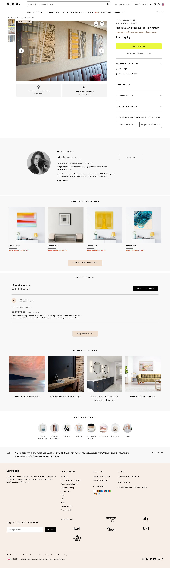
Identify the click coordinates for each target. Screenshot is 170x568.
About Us (65, 476)
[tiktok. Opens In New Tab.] (162, 559)
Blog (63, 502)
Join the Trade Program (128, 476)
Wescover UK (66, 506)
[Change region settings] (163, 4)
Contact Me (131, 157)
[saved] (154, 4)
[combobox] (69, 4)
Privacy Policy (44, 555)
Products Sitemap (14, 555)
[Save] (102, 23)
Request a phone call (150, 124)
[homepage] (14, 4)
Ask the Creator (127, 124)
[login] (150, 4)
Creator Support (100, 480)
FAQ (62, 495)
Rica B (61, 157)
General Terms (56, 555)
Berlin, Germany (75, 158)
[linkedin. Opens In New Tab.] (155, 559)
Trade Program (139, 4)
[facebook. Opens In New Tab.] (147, 559)
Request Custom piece (140, 53)
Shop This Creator (85, 333)
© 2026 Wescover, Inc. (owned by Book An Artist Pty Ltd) (42, 559)
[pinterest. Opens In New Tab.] (151, 559)
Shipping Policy (67, 488)
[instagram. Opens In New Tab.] (143, 559)
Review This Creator (146, 288)
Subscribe (50, 530)
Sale (63, 499)
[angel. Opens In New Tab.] (159, 559)
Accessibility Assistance (132, 487)
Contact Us (66, 491)
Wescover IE (66, 510)
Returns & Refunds (69, 484)
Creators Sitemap (30, 555)
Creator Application (101, 476)
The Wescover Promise (71, 480)
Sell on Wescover (122, 5)
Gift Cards (124, 482)
